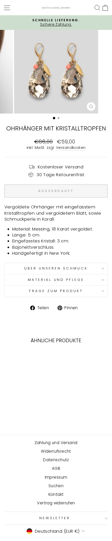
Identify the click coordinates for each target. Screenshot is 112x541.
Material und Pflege (56, 279)
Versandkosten (70, 147)
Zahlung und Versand (56, 442)
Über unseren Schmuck (56, 268)
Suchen (56, 486)
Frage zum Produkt (56, 290)
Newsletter (54, 518)
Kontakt (56, 494)
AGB (56, 468)
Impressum (56, 477)
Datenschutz (56, 460)
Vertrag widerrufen (56, 503)
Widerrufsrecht (56, 451)
